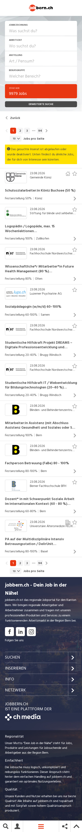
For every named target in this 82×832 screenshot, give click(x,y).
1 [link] (13, 130)
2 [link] (20, 130)
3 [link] (27, 130)
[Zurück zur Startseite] (23, 719)
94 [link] (40, 130)
